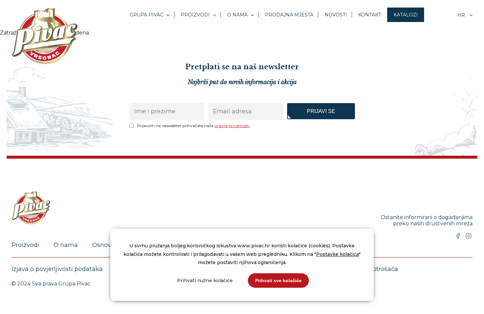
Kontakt (369, 15)
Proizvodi (195, 15)
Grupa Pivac (146, 15)
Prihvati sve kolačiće (278, 280)
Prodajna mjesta (289, 15)
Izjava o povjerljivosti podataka (57, 269)
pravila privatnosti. (232, 125)
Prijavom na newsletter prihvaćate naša (193, 125)
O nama (237, 15)
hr (461, 15)
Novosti (336, 15)
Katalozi (405, 15)
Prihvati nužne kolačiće (205, 280)
